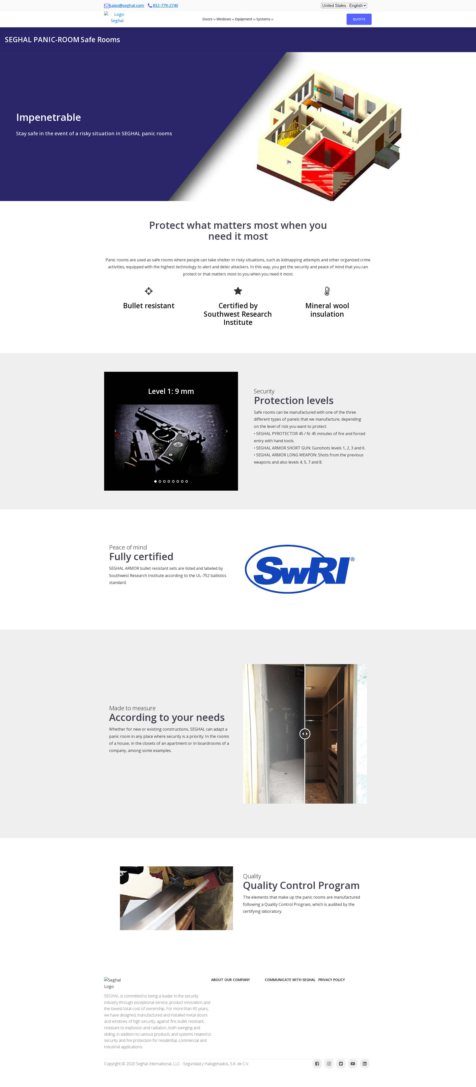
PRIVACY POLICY (331, 979)
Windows (223, 19)
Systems (263, 19)
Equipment (243, 19)
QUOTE (359, 19)
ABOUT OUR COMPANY (230, 979)
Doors (207, 19)
